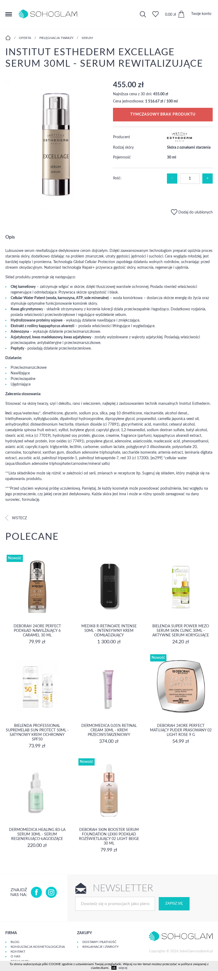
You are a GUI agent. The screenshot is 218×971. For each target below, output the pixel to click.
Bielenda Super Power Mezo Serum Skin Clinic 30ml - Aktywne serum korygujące (180, 630)
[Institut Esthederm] (179, 140)
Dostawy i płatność (99, 942)
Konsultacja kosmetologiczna (38, 946)
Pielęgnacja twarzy (56, 37)
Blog (15, 942)
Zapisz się (174, 903)
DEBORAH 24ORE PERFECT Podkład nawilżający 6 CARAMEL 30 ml (37, 630)
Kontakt (18, 951)
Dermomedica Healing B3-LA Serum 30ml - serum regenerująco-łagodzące (37, 834)
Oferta (25, 37)
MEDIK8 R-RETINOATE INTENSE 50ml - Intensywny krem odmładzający (109, 630)
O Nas (15, 956)
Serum (87, 37)
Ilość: (117, 178)
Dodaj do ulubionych (195, 212)
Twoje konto (201, 14)
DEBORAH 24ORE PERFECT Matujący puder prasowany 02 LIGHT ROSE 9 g (181, 730)
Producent (121, 137)
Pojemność (122, 157)
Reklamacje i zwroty (100, 946)
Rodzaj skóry (123, 147)
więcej (123, 967)
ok (114, 967)
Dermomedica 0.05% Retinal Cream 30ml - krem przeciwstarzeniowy (109, 730)
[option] (55, 145)
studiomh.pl (204, 951)
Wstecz (19, 518)
